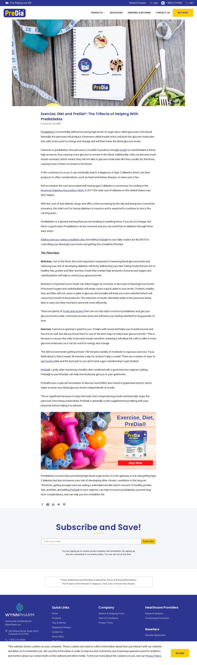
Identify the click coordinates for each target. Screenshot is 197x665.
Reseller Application (155, 635)
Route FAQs (58, 636)
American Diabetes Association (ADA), (62, 190)
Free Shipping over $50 (20, 3)
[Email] (47, 504)
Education (116, 12)
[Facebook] (42, 504)
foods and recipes (73, 311)
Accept (180, 653)
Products (97, 12)
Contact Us (163, 12)
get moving (47, 361)
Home (55, 613)
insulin (123, 149)
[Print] (53, 504)
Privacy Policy (105, 622)
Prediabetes (48, 131)
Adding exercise (50, 239)
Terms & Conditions (108, 618)
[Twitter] (58, 504)
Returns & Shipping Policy (111, 613)
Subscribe (148, 541)
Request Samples (154, 613)
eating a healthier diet (72, 239)
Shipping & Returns (139, 12)
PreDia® (103, 239)
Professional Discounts (157, 618)
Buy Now (183, 12)
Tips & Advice (59, 622)
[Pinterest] (64, 504)
